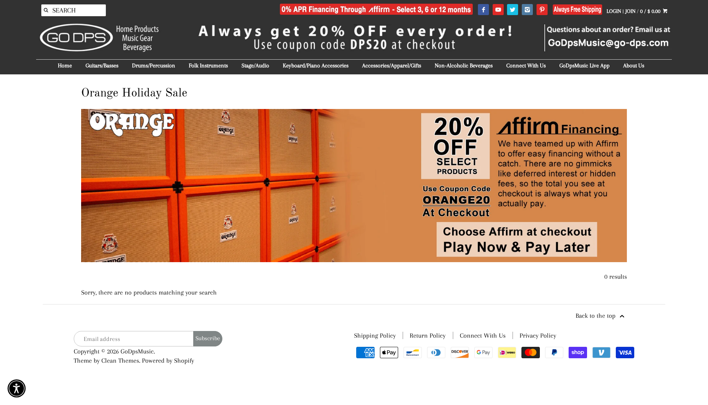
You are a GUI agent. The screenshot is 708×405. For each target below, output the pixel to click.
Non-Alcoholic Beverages (464, 65)
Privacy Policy (538, 335)
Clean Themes (120, 360)
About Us (633, 65)
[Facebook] (483, 10)
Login (614, 11)
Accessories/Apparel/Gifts (391, 65)
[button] (16, 388)
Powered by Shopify (168, 360)
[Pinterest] (542, 10)
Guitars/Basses (102, 65)
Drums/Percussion (153, 65)
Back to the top (596, 315)
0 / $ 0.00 (651, 11)
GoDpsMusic (137, 351)
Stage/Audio (255, 65)
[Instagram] (527, 10)
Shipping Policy (375, 335)
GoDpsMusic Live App (584, 65)
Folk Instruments (208, 65)
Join (630, 11)
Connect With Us (526, 65)
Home (65, 65)
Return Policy (427, 335)
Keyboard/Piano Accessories (315, 65)
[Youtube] (498, 10)
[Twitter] (512, 10)
